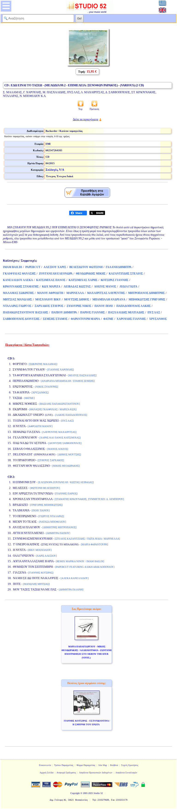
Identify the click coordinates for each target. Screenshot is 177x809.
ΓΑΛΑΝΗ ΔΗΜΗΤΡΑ (119, 267)
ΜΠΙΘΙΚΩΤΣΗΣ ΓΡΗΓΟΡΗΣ (147, 299)
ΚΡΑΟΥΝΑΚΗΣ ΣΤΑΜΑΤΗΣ (21, 286)
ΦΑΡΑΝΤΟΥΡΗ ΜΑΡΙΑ (85, 319)
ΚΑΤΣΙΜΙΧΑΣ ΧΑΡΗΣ (83, 280)
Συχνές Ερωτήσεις (129, 765)
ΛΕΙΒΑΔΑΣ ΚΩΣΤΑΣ (77, 286)
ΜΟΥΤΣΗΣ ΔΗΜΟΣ (76, 299)
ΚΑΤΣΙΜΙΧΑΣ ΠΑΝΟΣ (50, 280)
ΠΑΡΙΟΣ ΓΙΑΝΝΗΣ (92, 312)
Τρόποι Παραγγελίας (63, 765)
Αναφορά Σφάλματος (66, 772)
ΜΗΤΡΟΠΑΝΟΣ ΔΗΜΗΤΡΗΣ (146, 293)
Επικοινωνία (45, 765)
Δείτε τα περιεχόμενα (85, 119)
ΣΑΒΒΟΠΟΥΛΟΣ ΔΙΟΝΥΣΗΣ (21, 319)
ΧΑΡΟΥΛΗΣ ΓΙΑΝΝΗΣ (131, 319)
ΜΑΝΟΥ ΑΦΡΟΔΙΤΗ (50, 293)
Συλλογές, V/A (55, 169)
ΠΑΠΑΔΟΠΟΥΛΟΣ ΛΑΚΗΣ (133, 306)
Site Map (102, 765)
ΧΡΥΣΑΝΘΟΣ (158, 319)
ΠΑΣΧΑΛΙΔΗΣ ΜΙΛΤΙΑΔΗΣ (126, 312)
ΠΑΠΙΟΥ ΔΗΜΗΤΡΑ (64, 312)
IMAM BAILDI (12, 267)
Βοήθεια (114, 765)
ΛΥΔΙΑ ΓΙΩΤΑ (128, 286)
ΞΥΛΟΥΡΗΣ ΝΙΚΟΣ (79, 306)
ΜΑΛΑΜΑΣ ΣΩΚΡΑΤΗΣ (18, 293)
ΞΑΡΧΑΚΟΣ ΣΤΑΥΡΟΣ (49, 306)
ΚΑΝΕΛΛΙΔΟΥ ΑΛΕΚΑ (18, 280)
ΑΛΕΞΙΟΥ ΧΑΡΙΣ (55, 267)
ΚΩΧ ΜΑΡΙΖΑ (51, 286)
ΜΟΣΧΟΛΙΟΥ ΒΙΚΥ (48, 299)
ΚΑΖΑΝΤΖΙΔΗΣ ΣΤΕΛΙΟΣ (126, 273)
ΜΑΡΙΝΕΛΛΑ (75, 293)
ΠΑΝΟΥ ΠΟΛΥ (103, 306)
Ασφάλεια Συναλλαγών (126, 772)
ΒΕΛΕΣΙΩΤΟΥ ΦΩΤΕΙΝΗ (86, 267)
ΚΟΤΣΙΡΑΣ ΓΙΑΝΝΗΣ (114, 280)
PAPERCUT (32, 267)
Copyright (75, 793)
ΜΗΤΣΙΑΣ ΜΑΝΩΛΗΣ (17, 299)
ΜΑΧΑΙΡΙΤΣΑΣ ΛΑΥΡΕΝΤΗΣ (106, 293)
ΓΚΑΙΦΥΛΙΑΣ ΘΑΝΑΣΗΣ (19, 273)
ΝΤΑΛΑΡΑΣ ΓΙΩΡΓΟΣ (17, 306)
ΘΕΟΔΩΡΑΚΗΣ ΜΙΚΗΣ (91, 273)
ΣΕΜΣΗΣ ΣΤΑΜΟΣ (55, 319)
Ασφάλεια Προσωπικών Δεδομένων (95, 772)
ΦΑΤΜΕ (108, 319)
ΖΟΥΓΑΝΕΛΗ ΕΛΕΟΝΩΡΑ (56, 273)
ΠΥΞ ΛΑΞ (154, 312)
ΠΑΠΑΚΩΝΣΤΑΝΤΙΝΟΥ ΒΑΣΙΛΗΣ (25, 312)
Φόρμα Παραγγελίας (86, 765)
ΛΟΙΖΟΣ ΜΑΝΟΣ (105, 286)
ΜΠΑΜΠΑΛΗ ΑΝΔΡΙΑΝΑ (108, 299)
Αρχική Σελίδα (46, 772)
